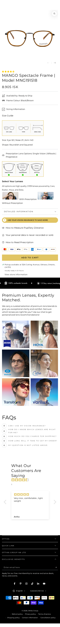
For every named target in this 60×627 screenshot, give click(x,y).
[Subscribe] (56, 567)
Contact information (30, 618)
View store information (16, 274)
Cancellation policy (47, 618)
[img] (31, 480)
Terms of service (44, 614)
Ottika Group (33, 611)
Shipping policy (13, 618)
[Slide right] (55, 63)
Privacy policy (30, 614)
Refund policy (17, 614)
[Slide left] (48, 63)
